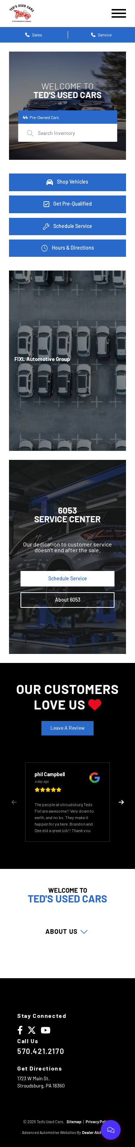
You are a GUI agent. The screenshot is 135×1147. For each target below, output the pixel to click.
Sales (36, 34)
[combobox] (67, 133)
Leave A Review (67, 728)
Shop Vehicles (72, 181)
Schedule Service (72, 226)
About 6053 (67, 600)
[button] (121, 802)
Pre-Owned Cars (41, 117)
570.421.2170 (40, 1051)
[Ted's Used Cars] (21, 13)
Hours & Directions (72, 248)
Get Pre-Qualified (72, 204)
